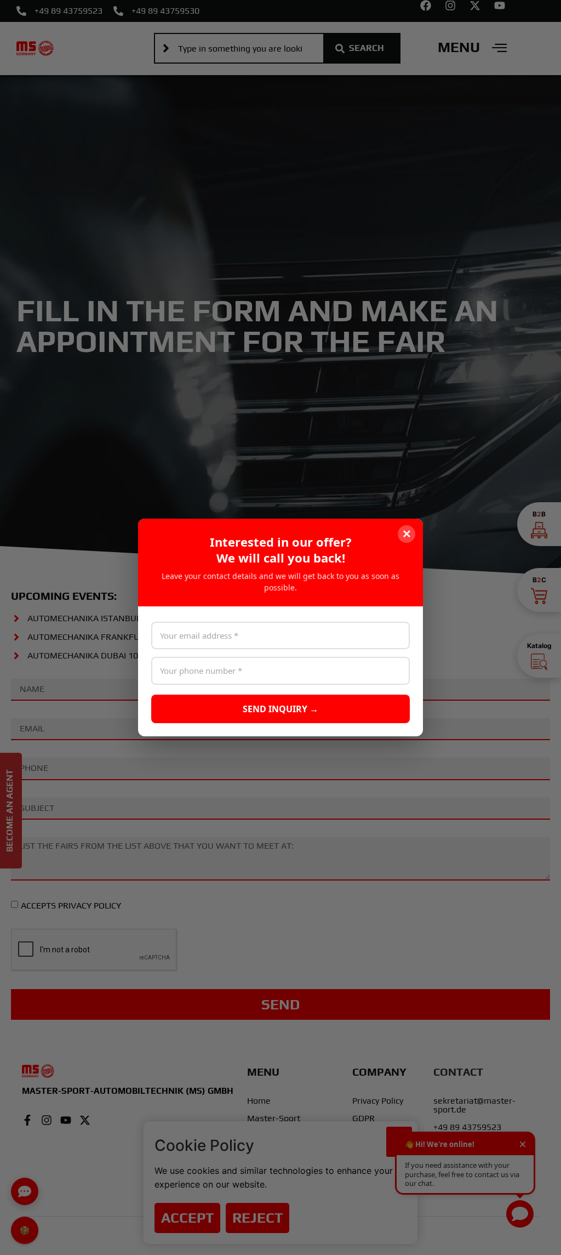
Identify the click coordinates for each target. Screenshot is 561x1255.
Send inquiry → (280, 709)
